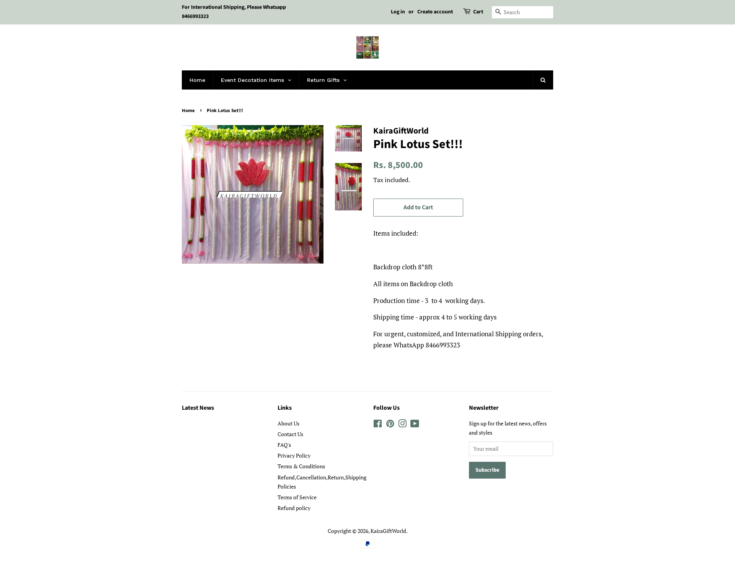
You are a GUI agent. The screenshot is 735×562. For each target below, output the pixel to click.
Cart (478, 12)
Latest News (198, 408)
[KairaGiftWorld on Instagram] (402, 424)
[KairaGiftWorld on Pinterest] (390, 424)
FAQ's (284, 444)
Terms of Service (297, 497)
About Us (288, 423)
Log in (398, 12)
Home (188, 110)
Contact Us (290, 434)
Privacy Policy (294, 455)
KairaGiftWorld (388, 530)
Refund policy (294, 508)
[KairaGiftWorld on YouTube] (414, 424)
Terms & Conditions (301, 466)
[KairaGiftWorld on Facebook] (377, 424)
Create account (435, 12)
